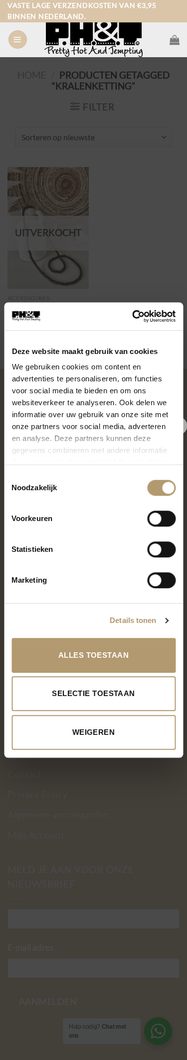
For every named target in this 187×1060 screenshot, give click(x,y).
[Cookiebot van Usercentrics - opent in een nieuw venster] (133, 316)
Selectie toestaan (93, 693)
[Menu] (17, 39)
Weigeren (93, 732)
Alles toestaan (93, 655)
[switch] (161, 519)
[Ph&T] (94, 39)
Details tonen (133, 620)
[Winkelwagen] (175, 40)
